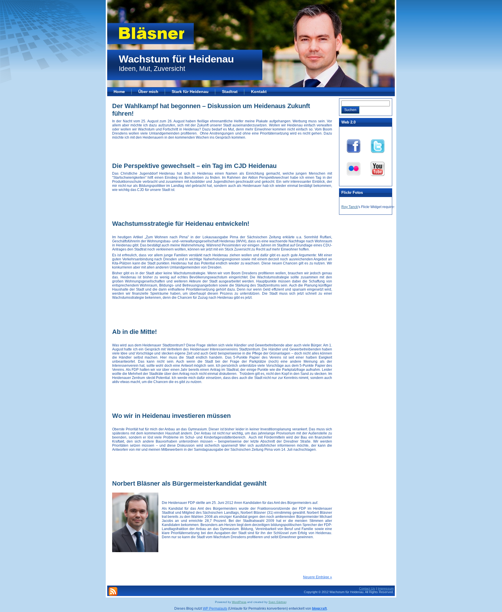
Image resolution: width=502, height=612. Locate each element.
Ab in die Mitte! (134, 331)
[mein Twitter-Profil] (377, 145)
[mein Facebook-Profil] (353, 145)
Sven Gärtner (277, 602)
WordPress (239, 602)
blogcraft (319, 608)
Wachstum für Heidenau (176, 59)
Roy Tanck (349, 207)
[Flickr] (353, 168)
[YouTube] (377, 168)
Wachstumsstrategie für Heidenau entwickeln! (180, 223)
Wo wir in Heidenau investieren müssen (171, 415)
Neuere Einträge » (317, 577)
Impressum (386, 588)
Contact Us (367, 588)
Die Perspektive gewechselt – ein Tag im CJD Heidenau (194, 165)
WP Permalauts (215, 608)
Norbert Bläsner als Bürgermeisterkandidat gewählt (189, 483)
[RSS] (113, 591)
